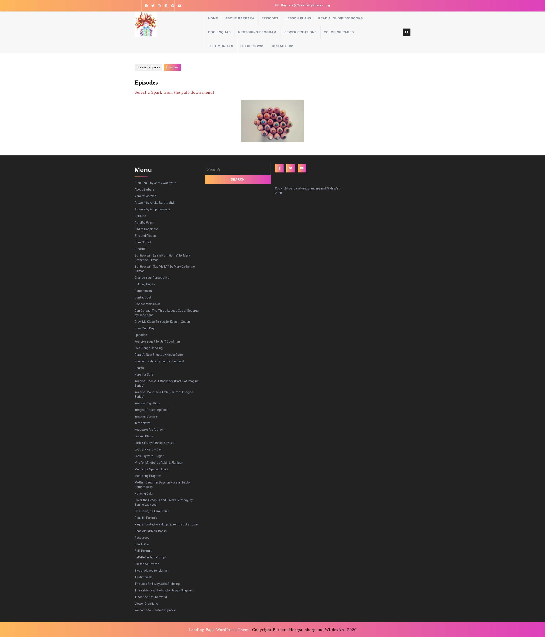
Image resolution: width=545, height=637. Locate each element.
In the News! (251, 46)
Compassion (143, 291)
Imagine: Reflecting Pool (151, 410)
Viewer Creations (300, 32)
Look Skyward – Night (149, 456)
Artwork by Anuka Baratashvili (155, 202)
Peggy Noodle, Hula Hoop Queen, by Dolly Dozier (166, 524)
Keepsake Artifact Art (149, 429)
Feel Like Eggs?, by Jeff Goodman (157, 341)
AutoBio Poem (144, 222)
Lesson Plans (298, 18)
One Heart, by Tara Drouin (152, 511)
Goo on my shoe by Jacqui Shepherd (159, 361)
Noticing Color (144, 493)
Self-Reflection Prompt (150, 557)
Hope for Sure (144, 374)
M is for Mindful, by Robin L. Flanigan (159, 462)
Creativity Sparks (148, 67)
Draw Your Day (144, 328)
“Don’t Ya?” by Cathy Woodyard (155, 183)
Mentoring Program (257, 32)
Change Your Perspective (152, 277)
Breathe (140, 249)
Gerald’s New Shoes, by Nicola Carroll (159, 354)
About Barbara (239, 18)
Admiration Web (145, 196)
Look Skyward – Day (148, 449)
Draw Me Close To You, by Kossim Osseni (163, 321)
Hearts (139, 368)
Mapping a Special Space (152, 469)
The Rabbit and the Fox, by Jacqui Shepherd (164, 590)
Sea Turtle (142, 544)
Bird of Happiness (147, 229)
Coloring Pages (339, 32)
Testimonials (220, 46)
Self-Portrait (143, 550)
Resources (142, 537)
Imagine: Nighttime (147, 403)
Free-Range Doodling (149, 348)
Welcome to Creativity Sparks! (155, 610)
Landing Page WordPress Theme (220, 629)
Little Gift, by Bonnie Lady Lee (154, 443)
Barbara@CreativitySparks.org (305, 5)
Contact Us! (282, 46)
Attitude (140, 216)
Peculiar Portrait (146, 517)
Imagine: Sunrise (146, 416)
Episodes (270, 18)
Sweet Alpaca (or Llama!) (152, 570)
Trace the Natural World (151, 597)
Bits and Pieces (145, 235)
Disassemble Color (147, 304)
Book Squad (219, 32)
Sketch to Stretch (147, 564)
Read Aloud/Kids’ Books (340, 18)
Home (213, 18)
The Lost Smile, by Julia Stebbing (157, 583)
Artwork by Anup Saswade (152, 209)
